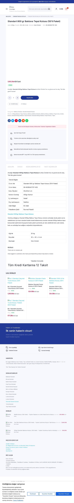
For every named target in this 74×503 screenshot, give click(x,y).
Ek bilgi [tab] (20, 167)
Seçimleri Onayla (63, 494)
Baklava (30, 114)
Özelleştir (33, 494)
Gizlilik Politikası (10, 443)
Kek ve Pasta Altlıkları (12, 389)
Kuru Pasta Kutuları (11, 394)
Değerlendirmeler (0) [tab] (33, 167)
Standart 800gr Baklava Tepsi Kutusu (42, 115)
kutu (58, 114)
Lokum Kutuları (10, 399)
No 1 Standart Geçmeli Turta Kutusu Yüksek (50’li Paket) (16, 309)
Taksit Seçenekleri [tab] (50, 167)
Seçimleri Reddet (47, 494)
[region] (37, 492)
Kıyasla (24, 104)
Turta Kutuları (9, 404)
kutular (62, 114)
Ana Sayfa (8, 16)
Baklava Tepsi (53, 114)
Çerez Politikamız (18, 500)
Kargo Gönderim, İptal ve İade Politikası (17, 447)
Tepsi (53, 115)
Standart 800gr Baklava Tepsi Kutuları (21, 115)
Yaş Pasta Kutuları (11, 406)
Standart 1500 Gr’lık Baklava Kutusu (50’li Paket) (55, 287)
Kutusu (9, 115)
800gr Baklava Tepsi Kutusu (19, 114)
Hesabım (8, 449)
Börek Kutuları (10, 379)
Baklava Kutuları (18, 111)
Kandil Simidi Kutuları (11, 386)
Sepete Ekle (30, 97)
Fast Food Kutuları (11, 384)
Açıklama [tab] (11, 167)
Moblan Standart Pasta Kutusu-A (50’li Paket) (35, 285)
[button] (13, 103)
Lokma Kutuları (10, 396)
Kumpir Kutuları (10, 391)
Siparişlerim (9, 451)
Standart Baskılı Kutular (19, 16)
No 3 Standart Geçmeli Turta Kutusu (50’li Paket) (16, 287)
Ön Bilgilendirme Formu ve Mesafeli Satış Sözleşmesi (20, 445)
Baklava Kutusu (45, 114)
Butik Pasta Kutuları (11, 381)
